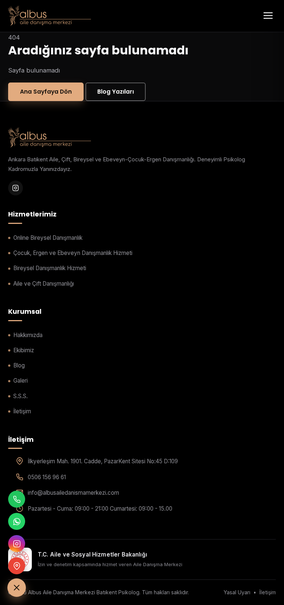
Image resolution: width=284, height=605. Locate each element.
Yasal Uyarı (237, 592)
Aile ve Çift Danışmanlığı (43, 283)
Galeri (20, 380)
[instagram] (15, 188)
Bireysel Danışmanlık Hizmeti (49, 268)
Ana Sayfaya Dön (46, 91)
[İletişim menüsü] (16, 587)
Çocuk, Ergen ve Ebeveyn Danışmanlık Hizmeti (72, 252)
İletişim (22, 411)
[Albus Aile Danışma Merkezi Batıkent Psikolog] (49, 16)
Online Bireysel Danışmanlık (47, 237)
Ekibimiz (23, 350)
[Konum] (16, 565)
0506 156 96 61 (47, 477)
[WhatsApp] (16, 521)
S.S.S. (20, 396)
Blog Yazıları (115, 91)
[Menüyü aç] (268, 16)
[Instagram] (16, 543)
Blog (19, 365)
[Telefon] (16, 499)
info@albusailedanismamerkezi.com (73, 492)
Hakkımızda (28, 335)
